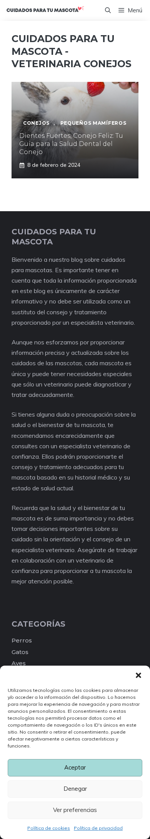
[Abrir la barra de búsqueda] (108, 10)
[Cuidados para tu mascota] (45, 10)
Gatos (20, 652)
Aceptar (75, 767)
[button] (138, 675)
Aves (19, 663)
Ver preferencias (75, 810)
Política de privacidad (98, 828)
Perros (22, 640)
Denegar (75, 788)
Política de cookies (48, 828)
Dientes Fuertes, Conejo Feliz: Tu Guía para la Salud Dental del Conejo (71, 144)
